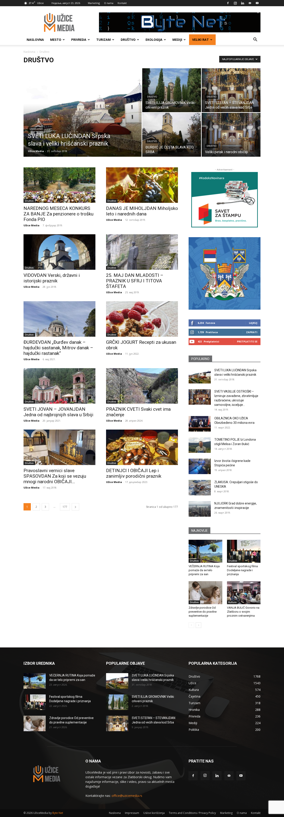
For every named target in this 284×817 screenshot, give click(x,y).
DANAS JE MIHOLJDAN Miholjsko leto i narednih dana (142, 211)
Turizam (103, 39)
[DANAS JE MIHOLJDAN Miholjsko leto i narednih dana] (142, 185)
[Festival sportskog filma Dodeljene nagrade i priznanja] (244, 551)
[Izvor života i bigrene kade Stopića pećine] (200, 466)
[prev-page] (191, 625)
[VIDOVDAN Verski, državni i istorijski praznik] (59, 252)
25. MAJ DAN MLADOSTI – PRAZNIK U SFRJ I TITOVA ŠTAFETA (134, 281)
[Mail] (250, 3)
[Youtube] (257, 3)
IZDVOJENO (36, 129)
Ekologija (154, 39)
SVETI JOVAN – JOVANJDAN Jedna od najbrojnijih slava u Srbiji (58, 412)
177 (65, 507)
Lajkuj (253, 322)
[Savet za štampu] (224, 199)
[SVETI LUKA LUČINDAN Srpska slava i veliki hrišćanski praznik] (83, 119)
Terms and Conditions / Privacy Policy (192, 813)
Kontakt (122, 3)
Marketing (94, 3)
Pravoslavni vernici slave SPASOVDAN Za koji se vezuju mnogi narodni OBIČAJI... (55, 476)
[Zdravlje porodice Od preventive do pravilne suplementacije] (205, 592)
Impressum (132, 813)
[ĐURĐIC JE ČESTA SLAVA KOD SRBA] (171, 135)
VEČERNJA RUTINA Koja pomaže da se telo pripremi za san (204, 570)
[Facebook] (228, 3)
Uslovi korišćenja (154, 813)
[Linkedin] (242, 3)
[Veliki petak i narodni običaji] (231, 135)
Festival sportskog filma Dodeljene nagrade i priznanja (242, 570)
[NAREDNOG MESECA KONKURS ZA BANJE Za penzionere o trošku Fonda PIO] (59, 185)
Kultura (232, 602)
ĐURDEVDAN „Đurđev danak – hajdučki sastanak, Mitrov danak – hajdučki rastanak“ (58, 348)
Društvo (128, 39)
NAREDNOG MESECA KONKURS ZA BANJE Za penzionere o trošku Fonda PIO (58, 214)
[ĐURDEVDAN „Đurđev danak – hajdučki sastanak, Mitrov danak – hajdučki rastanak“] (59, 319)
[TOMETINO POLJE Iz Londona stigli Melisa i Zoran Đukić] (200, 445)
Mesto (55, 39)
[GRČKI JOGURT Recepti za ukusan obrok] (142, 319)
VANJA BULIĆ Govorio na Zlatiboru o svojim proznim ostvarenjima (243, 611)
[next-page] (75, 506)
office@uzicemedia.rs (127, 796)
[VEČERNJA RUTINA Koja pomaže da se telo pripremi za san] (205, 551)
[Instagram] (235, 3)
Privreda (78, 39)
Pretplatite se (247, 341)
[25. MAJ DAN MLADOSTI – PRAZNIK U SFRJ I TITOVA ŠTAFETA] (142, 252)
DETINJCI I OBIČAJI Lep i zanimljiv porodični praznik (133, 473)
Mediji (177, 39)
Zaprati (251, 332)
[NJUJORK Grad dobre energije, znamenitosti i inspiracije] (200, 509)
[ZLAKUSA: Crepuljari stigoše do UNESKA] (200, 487)
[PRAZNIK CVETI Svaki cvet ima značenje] (142, 386)
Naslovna (35, 39)
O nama (108, 3)
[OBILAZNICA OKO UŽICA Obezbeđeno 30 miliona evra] (200, 424)
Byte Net (57, 813)
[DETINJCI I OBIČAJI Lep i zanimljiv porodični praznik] (142, 447)
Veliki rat (200, 39)
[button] (255, 40)
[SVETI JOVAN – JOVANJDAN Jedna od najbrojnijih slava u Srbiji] (59, 386)
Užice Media (36, 151)
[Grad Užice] (224, 273)
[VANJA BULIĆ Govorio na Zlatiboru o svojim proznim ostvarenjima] (244, 592)
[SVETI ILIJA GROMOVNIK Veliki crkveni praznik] (171, 90)
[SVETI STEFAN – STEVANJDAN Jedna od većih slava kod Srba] (231, 90)
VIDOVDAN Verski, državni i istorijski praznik (52, 278)
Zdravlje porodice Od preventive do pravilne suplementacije (203, 611)
